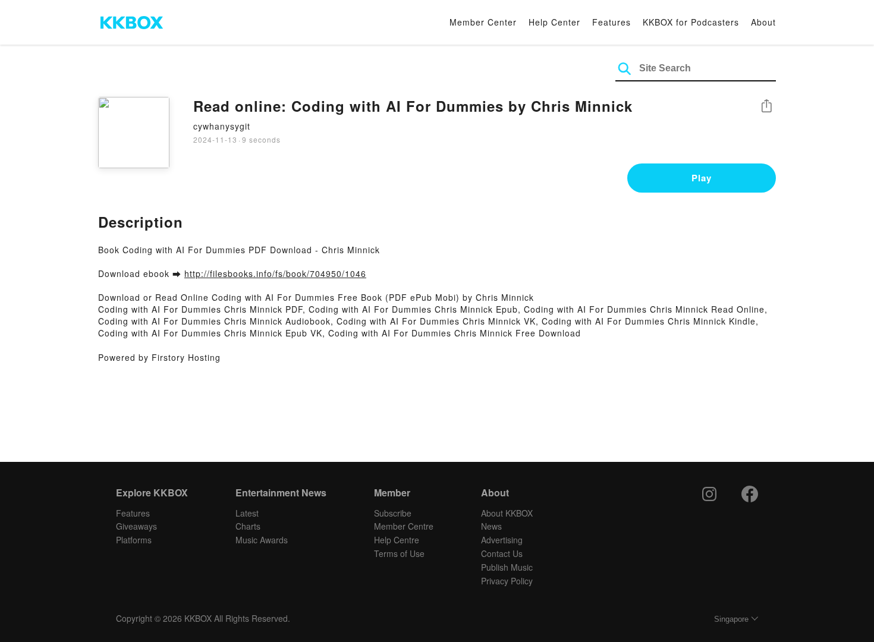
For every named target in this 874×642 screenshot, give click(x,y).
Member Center (483, 22)
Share (766, 106)
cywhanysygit (221, 126)
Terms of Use (399, 553)
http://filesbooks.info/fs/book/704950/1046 (275, 273)
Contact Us (502, 553)
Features (611, 22)
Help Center (554, 22)
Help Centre (396, 540)
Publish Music (507, 567)
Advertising (502, 540)
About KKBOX (507, 513)
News (491, 526)
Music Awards (261, 540)
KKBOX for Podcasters (691, 22)
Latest (247, 513)
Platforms (134, 540)
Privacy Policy (507, 581)
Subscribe (392, 513)
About (763, 22)
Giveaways (136, 526)
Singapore (731, 619)
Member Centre (403, 526)
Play (701, 177)
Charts (247, 526)
